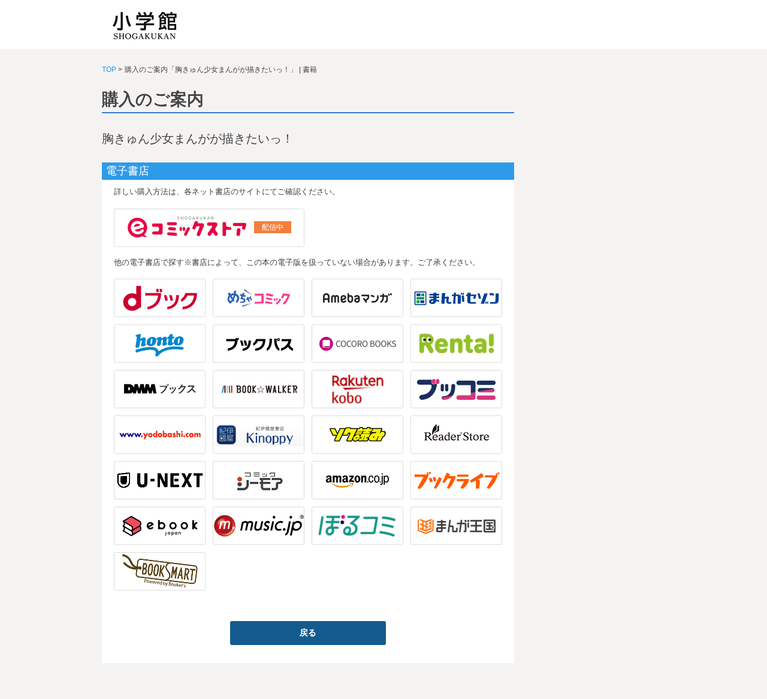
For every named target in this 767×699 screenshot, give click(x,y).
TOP (109, 69)
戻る (308, 632)
